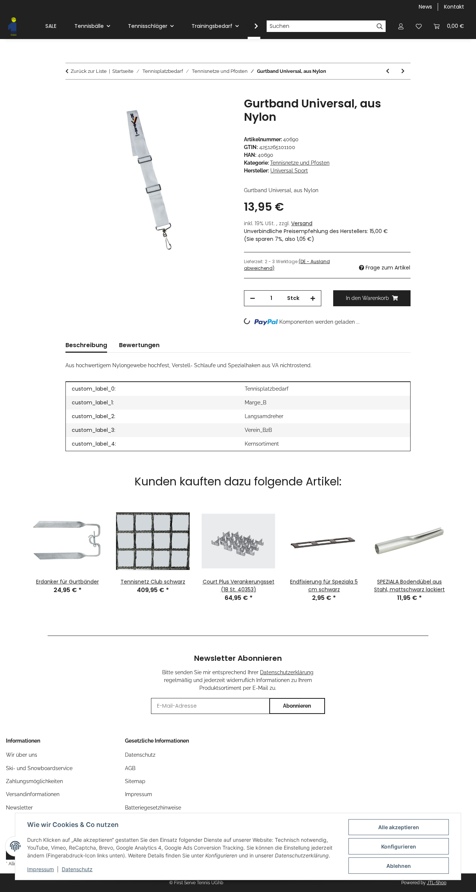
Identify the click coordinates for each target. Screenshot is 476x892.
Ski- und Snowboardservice (39, 768)
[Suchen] (380, 26)
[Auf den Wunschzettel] (216, 111)
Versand (301, 223)
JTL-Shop (436, 882)
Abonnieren (297, 706)
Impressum (40, 869)
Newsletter (19, 808)
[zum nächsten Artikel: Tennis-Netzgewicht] (403, 71)
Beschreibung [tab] (86, 345)
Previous (15, 539)
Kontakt (454, 6)
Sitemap (135, 781)
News (425, 6)
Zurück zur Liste (89, 71)
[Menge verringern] (252, 298)
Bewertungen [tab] (139, 345)
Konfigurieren (398, 846)
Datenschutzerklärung (286, 672)
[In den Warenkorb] (71, 93)
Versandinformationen (33, 794)
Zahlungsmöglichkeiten (34, 781)
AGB (130, 768)
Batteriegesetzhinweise (153, 808)
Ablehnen (398, 866)
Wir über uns (21, 755)
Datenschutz (77, 869)
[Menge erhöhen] (313, 298)
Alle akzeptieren (398, 827)
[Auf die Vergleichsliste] (197, 111)
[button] (401, 26)
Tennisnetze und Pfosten (299, 163)
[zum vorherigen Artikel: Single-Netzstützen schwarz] (387, 71)
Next (460, 539)
